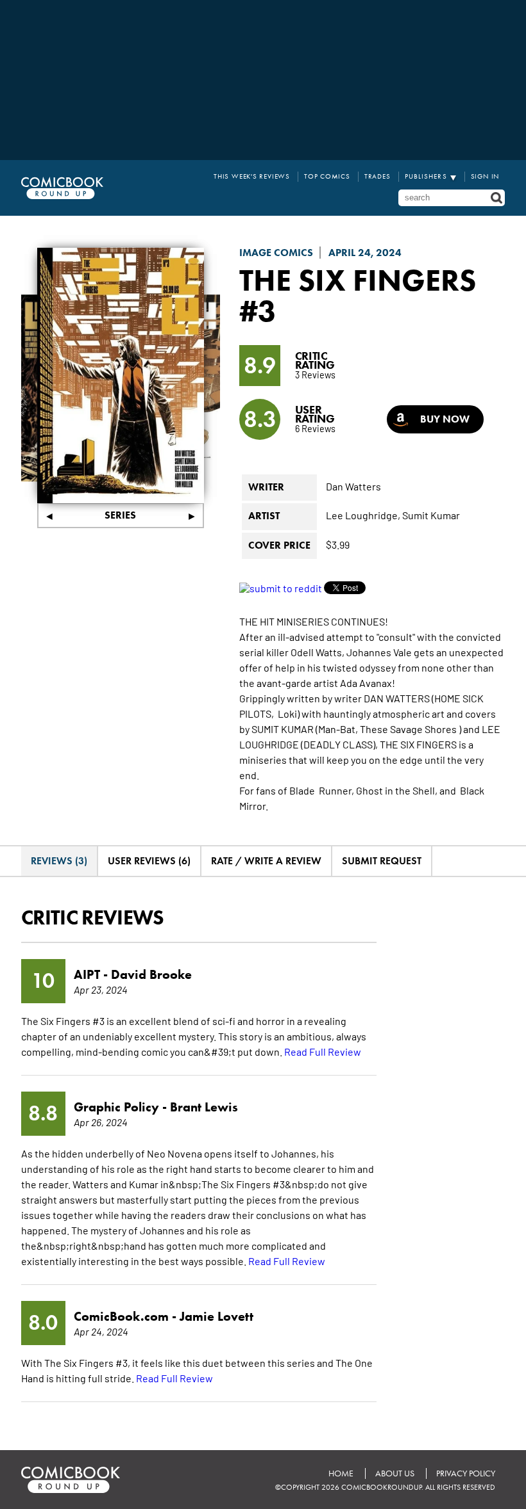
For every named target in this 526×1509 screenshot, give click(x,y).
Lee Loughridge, (363, 514)
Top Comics (327, 176)
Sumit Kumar (431, 514)
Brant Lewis (204, 1107)
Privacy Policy (465, 1473)
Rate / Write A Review (266, 861)
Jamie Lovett (216, 1316)
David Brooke (151, 974)
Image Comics (276, 252)
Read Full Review (322, 1051)
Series (120, 515)
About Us (394, 1473)
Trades (377, 176)
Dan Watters (353, 486)
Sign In (485, 176)
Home (340, 1473)
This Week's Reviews (252, 176)
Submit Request (381, 861)
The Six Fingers (357, 279)
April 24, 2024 (365, 252)
